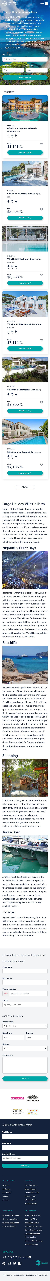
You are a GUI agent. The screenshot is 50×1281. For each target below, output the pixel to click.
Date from (7, 66)
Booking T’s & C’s (32, 1223)
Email (5, 1000)
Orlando (5, 1185)
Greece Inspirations (10, 1219)
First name (7, 967)
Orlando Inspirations (10, 1223)
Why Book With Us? (33, 1215)
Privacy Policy (30, 1237)
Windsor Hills (30, 1200)
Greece (5, 1200)
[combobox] (30, 1026)
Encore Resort (30, 1189)
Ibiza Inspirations (9, 1226)
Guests (5, 1044)
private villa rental (35, 531)
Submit (23, 1079)
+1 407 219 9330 (16, 1257)
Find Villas (23, 77)
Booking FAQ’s (31, 1219)
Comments (7, 1055)
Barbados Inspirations (11, 1215)
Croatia (5, 1196)
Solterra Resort (31, 1203)
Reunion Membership (33, 1241)
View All (25, 487)
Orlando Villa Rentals (33, 1230)
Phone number (9, 989)
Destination (7, 1022)
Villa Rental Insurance (33, 1226)
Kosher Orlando (31, 1244)
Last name (7, 978)
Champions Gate (32, 1193)
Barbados (6, 1189)
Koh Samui (6, 1193)
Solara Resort (30, 1196)
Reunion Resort (31, 1185)
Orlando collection (32, 1234)
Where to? (7, 55)
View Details (24, 152)
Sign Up (24, 1166)
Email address (8, 1154)
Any (5, 70)
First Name (7, 1132)
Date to (29, 66)
